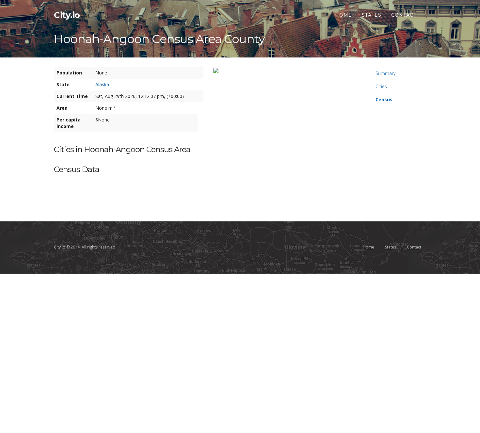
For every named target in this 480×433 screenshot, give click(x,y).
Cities (381, 86)
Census (384, 99)
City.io (67, 15)
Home (343, 15)
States (371, 15)
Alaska (102, 84)
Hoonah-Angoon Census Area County (159, 39)
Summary (385, 73)
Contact (403, 15)
